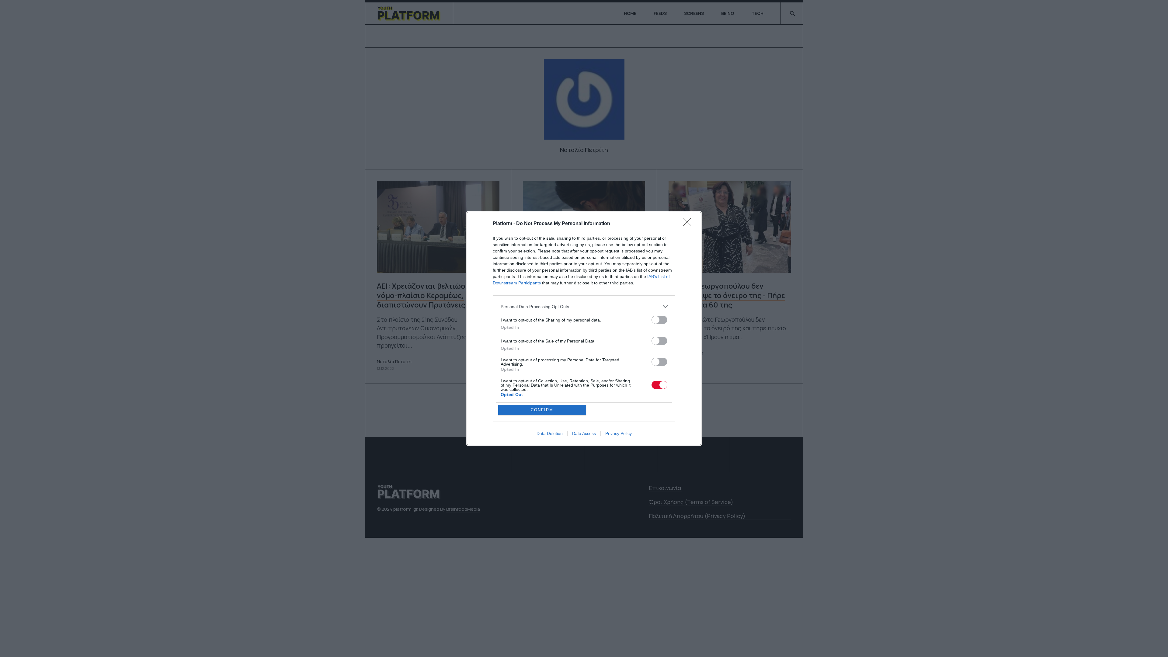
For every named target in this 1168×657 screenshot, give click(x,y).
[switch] (659, 320)
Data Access (584, 433)
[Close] (689, 224)
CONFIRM (542, 410)
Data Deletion (550, 433)
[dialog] (584, 328)
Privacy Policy (618, 433)
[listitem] (584, 306)
